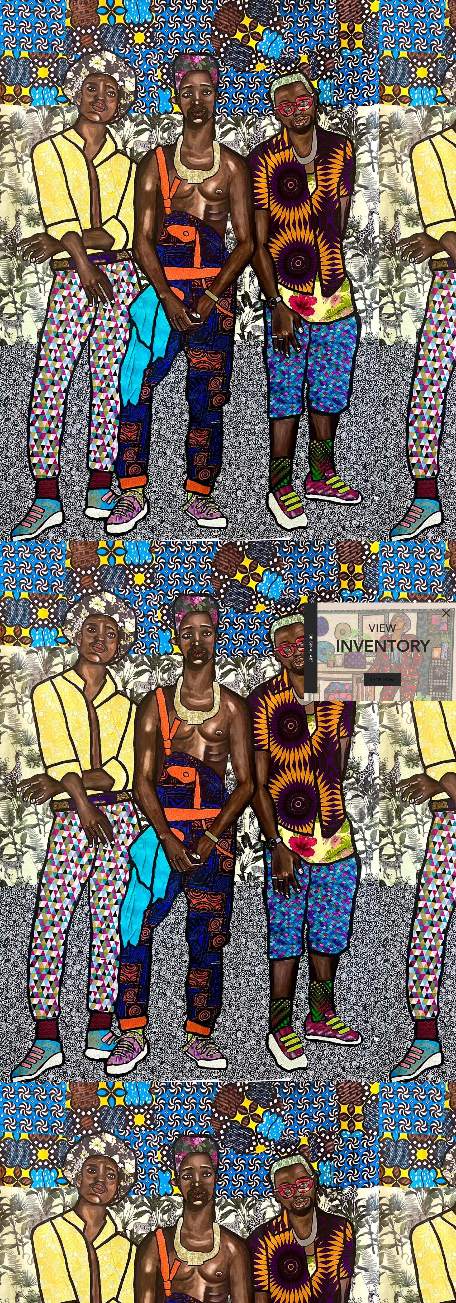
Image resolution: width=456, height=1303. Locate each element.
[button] (446, 613)
